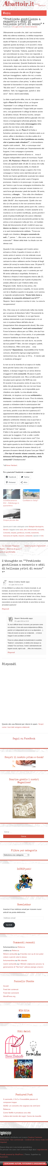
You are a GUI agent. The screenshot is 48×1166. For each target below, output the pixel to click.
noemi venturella (10, 964)
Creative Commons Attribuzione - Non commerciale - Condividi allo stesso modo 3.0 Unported (24, 1139)
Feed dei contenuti (10, 989)
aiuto (21, 530)
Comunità (6, 533)
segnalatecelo (42, 1150)
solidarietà (29, 536)
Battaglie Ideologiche (36, 527)
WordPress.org (9, 996)
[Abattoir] (23, 8)
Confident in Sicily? (30, 500)
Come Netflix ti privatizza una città (17, 1113)
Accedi (6, 986)
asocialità (40, 530)
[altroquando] (23, 1068)
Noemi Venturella (31, 27)
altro (25, 530)
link (42, 536)
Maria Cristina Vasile (17, 582)
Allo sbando (22, 960)
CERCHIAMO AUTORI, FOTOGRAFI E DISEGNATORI (24, 1164)
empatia (13, 533)
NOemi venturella (10, 954)
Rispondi (5, 609)
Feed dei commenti (11, 993)
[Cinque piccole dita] (11, 514)
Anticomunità (32, 530)
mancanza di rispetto (10, 536)
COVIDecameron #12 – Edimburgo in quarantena (11, 503)
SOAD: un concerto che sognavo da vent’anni (21, 1106)
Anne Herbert (11, 465)
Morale (5, 530)
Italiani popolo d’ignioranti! (36, 546)
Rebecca (21, 947)
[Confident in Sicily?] (31, 494)
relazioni (21, 536)
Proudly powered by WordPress (11, 1154)
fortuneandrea (9, 960)
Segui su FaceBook (24, 738)
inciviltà (27, 533)
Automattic (4, 1157)
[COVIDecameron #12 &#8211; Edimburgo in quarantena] (11, 494)
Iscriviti (9, 925)
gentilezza (20, 533)
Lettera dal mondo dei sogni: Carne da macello (22, 1116)
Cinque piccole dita (11, 520)
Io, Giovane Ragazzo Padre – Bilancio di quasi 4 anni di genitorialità (11, 549)
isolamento (35, 533)
